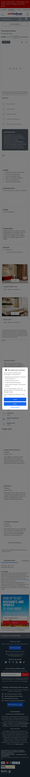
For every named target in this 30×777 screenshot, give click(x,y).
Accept (15, 399)
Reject (15, 404)
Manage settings (15, 407)
